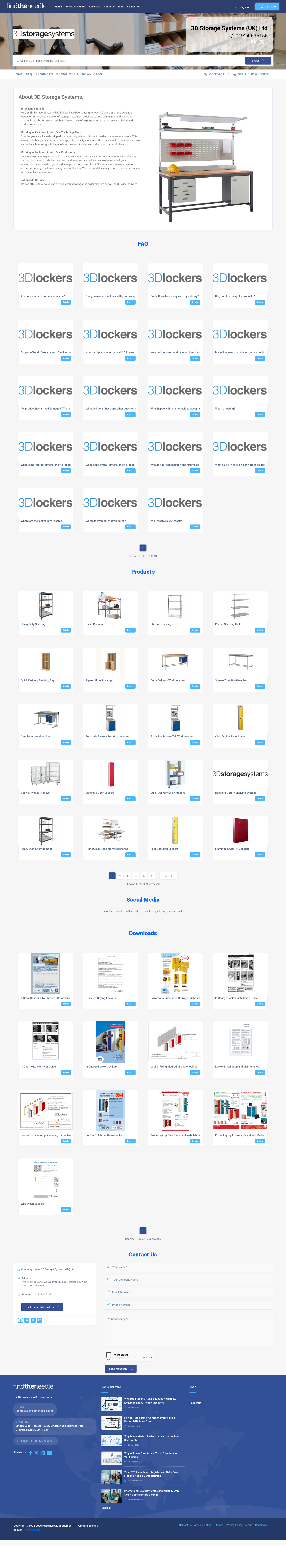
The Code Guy (31, 1529)
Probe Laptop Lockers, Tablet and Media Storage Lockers (250, 1135)
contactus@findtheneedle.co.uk (35, 1410)
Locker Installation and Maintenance (237, 1066)
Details (66, 302)
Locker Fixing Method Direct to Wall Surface (177, 1066)
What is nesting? (225, 408)
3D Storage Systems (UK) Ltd (229, 28)
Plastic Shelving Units (228, 624)
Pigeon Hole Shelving (99, 680)
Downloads (92, 74)
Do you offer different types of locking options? (50, 352)
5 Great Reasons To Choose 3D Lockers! (45, 998)
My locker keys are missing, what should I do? (243, 352)
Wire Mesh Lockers (32, 1203)
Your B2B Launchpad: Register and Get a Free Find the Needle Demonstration (151, 1474)
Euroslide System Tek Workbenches (107, 736)
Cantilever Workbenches (35, 736)
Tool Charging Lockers (164, 848)
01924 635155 (251, 36)
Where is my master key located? (106, 521)
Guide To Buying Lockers (101, 998)
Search (256, 60)
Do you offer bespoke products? (235, 296)
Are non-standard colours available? (43, 296)
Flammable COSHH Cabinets (232, 848)
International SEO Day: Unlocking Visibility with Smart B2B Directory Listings (151, 1492)
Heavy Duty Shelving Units (36, 848)
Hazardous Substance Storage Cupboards (176, 998)
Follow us (196, 1403)
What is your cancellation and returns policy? (177, 464)
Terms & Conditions (256, 1525)
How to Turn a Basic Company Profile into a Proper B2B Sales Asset (149, 1419)
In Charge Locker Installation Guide (236, 998)
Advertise (94, 6)
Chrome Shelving (160, 624)
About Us (109, 6)
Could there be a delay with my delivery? (174, 296)
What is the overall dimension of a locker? (111, 464)
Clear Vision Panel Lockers (231, 736)
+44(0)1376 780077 (40, 1440)
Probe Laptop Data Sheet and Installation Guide (179, 1135)
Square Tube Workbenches (231, 680)
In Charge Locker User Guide (38, 1066)
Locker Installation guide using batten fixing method (52, 1135)
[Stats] (39, 1320)
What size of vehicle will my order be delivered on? (246, 464)
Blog (120, 6)
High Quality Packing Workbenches (107, 848)
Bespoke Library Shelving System (235, 792)
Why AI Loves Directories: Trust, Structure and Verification (151, 1455)
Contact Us (133, 6)
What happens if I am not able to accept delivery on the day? (186, 408)
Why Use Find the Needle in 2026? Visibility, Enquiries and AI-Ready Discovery (150, 1400)
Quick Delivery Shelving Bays (38, 680)
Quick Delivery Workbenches (167, 680)
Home (58, 6)
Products (44, 74)
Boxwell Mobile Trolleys (35, 792)
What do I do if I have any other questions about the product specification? (131, 408)
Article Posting (202, 1525)
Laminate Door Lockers (100, 792)
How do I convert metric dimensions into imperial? (180, 352)
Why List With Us (75, 6)
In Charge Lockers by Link (101, 1066)
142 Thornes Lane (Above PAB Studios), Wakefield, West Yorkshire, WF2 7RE (54, 1283)
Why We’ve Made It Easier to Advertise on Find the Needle (151, 1438)
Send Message (118, 1368)
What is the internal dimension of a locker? (47, 464)
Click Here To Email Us (40, 1307)
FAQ (29, 74)
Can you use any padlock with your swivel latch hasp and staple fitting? (128, 296)
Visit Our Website (253, 74)
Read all (106, 1507)
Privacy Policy (234, 1525)
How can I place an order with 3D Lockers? (111, 352)
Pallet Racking (94, 624)
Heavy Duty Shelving (33, 624)
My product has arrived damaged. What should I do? (52, 408)
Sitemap (218, 1525)
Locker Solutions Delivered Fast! (105, 1135)
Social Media (67, 74)
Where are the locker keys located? (42, 521)
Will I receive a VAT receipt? (167, 521)
